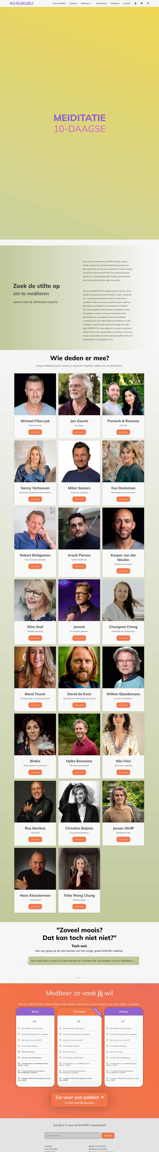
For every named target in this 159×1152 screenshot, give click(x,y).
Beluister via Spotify (98, 1149)
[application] (91, 3)
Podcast (48, 1146)
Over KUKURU (51, 1149)
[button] (148, 3)
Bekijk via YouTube (97, 1146)
